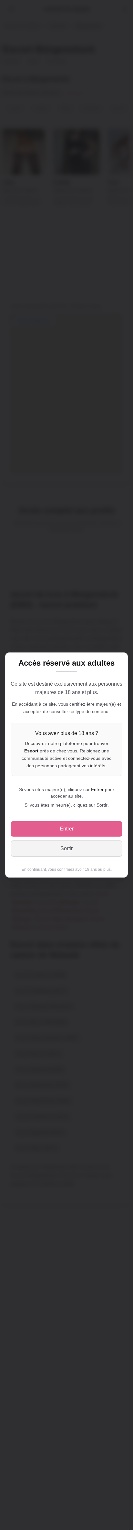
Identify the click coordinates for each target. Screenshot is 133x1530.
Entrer (67, 828)
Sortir (66, 848)
